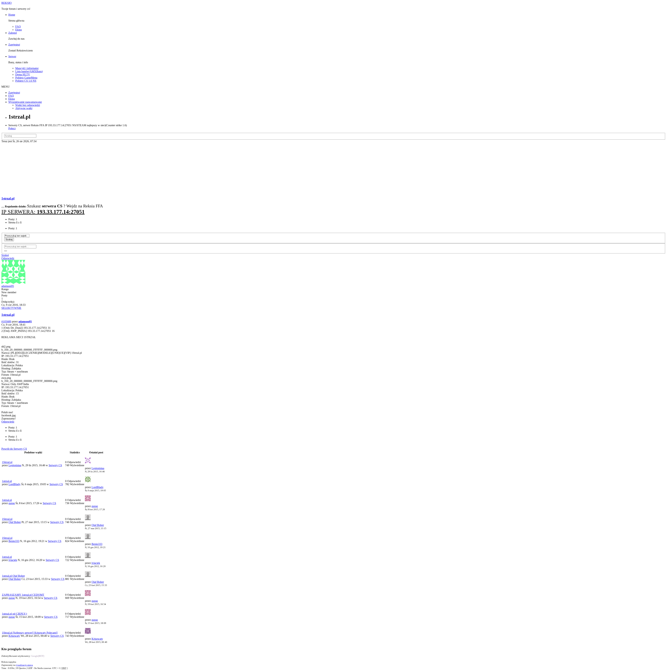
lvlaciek (13, 560)
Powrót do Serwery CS (14, 448)
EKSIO (6, 2)
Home (11, 14)
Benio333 (14, 541)
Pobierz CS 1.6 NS (25, 80)
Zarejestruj (14, 44)
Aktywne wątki (23, 108)
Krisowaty (14, 635)
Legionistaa (15, 465)
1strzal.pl (7, 198)
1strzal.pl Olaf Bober (13, 575)
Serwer (12, 56)
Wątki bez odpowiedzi (27, 105)
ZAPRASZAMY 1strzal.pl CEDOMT (23, 594)
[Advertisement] (333, 169)
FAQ (18, 26)
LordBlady (14, 484)
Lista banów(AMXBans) (29, 71)
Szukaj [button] (5, 255)
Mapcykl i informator (27, 68)
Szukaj (9, 239)
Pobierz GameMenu (26, 77)
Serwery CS (55, 465)
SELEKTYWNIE (11, 307)
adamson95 (7, 286)
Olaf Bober (15, 522)
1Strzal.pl (7, 462)
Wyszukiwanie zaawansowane (25, 101)
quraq (12, 503)
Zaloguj (12, 32)
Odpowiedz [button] (7, 258)
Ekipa (18, 29)
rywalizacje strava (24, 665)
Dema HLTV (22, 74)
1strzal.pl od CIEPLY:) (14, 613)
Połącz (12, 128)
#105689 (6, 321)
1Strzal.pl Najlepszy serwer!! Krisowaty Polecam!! (30, 632)
